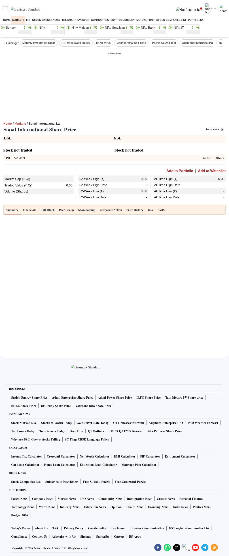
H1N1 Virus (103, 43)
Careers (119, 536)
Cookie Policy (97, 528)
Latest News (19, 498)
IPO (28, 20)
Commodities (100, 20)
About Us (41, 528)
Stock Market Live (23, 422)
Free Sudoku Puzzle (96, 481)
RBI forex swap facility (75, 43)
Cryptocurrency (122, 20)
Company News (42, 498)
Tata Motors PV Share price (184, 397)
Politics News (201, 507)
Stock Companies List (26, 481)
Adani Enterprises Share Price (72, 397)
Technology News (22, 507)
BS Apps (135, 536)
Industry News (69, 507)
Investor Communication (147, 528)
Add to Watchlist (212, 171)
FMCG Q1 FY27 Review (125, 431)
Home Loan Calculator (59, 464)
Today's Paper (20, 528)
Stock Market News (46, 20)
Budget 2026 (19, 515)
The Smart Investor (75, 20)
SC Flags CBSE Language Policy (87, 439)
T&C (55, 528)
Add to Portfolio (179, 171)
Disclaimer (118, 528)
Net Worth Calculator (94, 456)
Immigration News (139, 498)
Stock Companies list (171, 20)
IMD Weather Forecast (203, 422)
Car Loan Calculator (25, 464)
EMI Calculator (124, 456)
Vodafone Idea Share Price (93, 405)
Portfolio (195, 20)
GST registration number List (189, 528)
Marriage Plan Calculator (138, 464)
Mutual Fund (145, 20)
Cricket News (166, 498)
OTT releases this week (128, 422)
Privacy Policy (73, 528)
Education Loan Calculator (98, 464)
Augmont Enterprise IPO (197, 43)
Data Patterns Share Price (164, 431)
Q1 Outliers (96, 431)
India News (180, 507)
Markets (18, 20)
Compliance (19, 536)
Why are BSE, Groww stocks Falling (35, 439)
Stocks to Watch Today (56, 422)
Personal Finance (191, 498)
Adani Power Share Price (115, 397)
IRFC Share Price (148, 397)
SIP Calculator (150, 456)
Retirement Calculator (180, 456)
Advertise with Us (64, 536)
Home (7, 20)
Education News (95, 507)
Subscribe (102, 536)
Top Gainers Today (52, 431)
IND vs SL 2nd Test (164, 43)
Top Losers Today (23, 431)
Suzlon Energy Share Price (29, 397)
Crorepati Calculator (61, 456)
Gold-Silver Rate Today (92, 422)
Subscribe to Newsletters (61, 481)
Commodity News (110, 498)
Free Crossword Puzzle (130, 481)
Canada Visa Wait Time (131, 43)
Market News (67, 498)
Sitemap (85, 536)
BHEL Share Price (23, 405)
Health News (134, 507)
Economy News (158, 507)
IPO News (87, 498)
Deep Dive (76, 431)
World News (47, 507)
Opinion (116, 507)
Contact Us (39, 536)
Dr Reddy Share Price (56, 405)
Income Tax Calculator (26, 456)
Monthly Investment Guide (38, 43)
